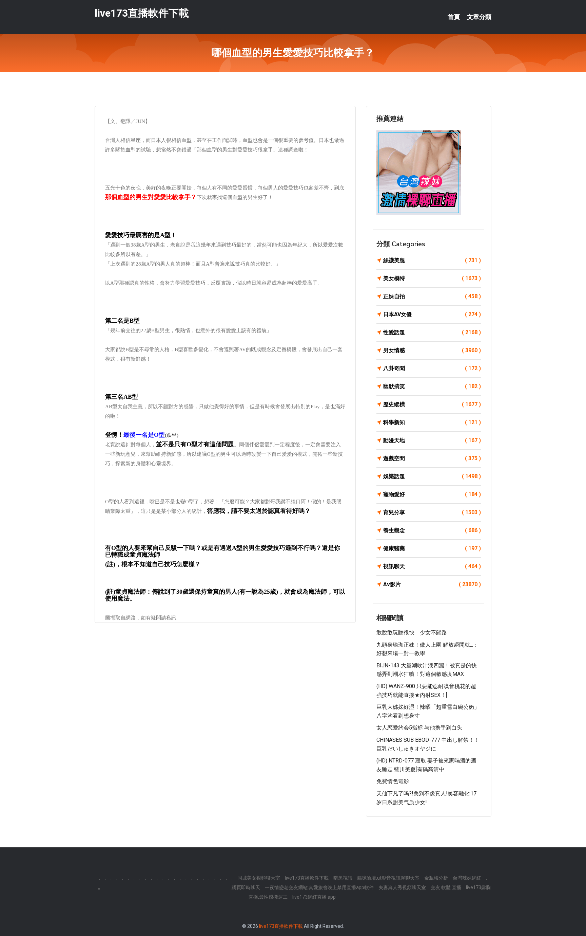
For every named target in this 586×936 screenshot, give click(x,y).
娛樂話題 (432, 476)
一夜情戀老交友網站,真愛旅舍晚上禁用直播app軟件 (319, 887)
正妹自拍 (432, 296)
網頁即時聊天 (246, 887)
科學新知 (432, 422)
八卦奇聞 (432, 368)
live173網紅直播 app (314, 897)
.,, (98, 887)
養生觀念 (432, 530)
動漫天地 (432, 440)
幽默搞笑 (432, 386)
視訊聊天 (432, 566)
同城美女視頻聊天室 (258, 878)
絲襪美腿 (432, 260)
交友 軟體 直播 (446, 887)
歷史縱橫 (432, 404)
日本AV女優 (432, 314)
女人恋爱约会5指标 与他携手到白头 (419, 727)
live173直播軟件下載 (142, 13)
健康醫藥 (432, 548)
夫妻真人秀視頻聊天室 (402, 887)
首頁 (454, 17)
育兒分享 (432, 512)
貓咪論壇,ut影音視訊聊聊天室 (388, 878)
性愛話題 (432, 332)
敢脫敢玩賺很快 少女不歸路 (411, 632)
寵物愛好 (432, 494)
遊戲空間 (432, 458)
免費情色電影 (392, 781)
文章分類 (479, 17)
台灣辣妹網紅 (467, 878)
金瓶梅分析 (436, 878)
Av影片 (432, 584)
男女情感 (432, 350)
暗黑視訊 (342, 878)
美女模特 (432, 278)
